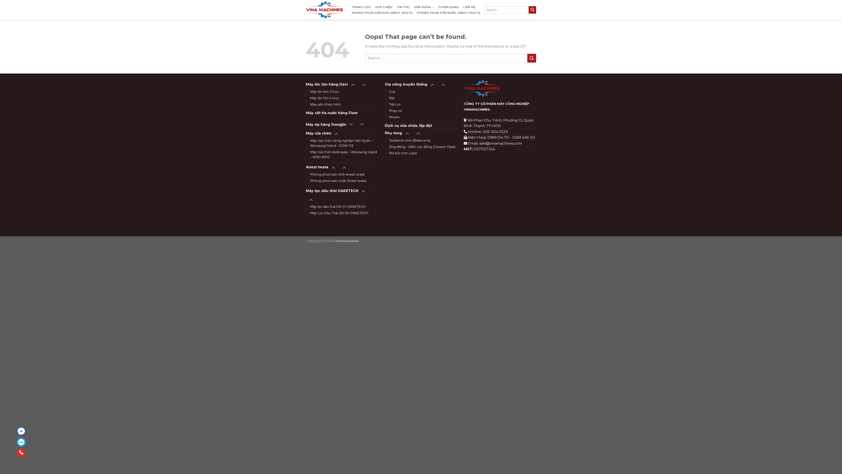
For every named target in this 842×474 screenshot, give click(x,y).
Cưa (392, 92)
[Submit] (532, 10)
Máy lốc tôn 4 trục (324, 98)
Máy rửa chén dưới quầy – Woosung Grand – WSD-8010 (343, 154)
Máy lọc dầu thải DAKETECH (332, 191)
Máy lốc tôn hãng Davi (327, 84)
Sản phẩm (422, 7)
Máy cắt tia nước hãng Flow (332, 113)
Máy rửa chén (318, 133)
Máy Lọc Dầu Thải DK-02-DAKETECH (339, 213)
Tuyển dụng (448, 7)
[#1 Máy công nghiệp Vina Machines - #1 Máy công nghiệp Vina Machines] (324, 10)
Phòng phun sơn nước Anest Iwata (448, 12)
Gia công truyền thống (406, 84)
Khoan (394, 117)
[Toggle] (353, 84)
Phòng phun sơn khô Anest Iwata (382, 12)
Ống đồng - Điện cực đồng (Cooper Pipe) (422, 147)
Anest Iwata (317, 167)
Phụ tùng (393, 133)
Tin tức (403, 7)
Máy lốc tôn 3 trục (324, 92)
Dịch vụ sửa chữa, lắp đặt (408, 126)
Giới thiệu (383, 7)
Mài (391, 98)
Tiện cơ (394, 104)
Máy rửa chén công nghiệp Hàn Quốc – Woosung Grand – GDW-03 (341, 143)
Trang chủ (361, 7)
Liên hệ (469, 7)
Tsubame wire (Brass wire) (409, 140)
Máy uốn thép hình (325, 104)
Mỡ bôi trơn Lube (403, 153)
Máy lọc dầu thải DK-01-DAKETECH (338, 207)
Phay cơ (395, 111)
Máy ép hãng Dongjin (326, 124)
